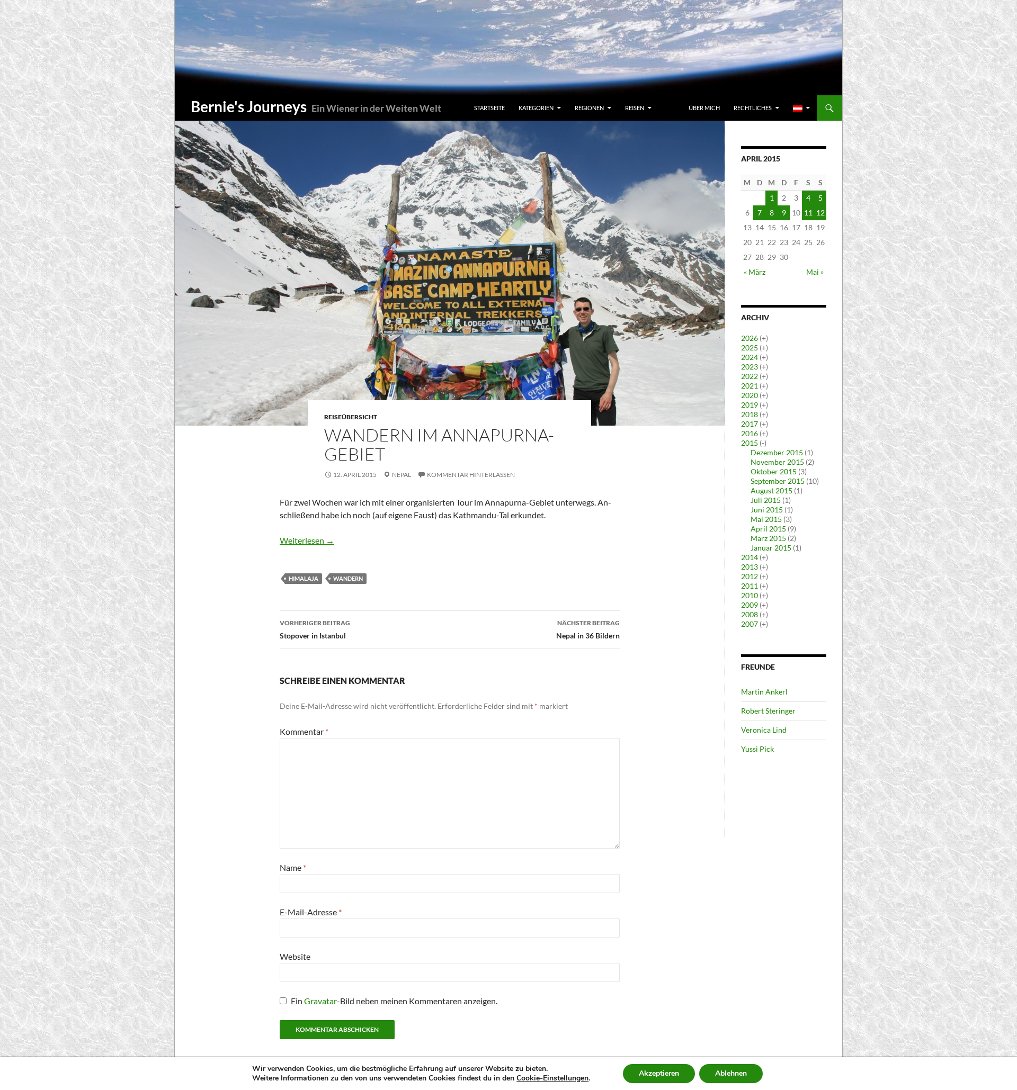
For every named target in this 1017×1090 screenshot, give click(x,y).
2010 (749, 595)
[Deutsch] (801, 108)
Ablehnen (731, 1073)
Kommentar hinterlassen (471, 475)
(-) (763, 442)
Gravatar (320, 1001)
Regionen (589, 107)
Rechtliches (753, 107)
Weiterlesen (307, 540)
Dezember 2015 (777, 452)
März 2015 (768, 538)
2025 (749, 347)
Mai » (815, 271)
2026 (749, 338)
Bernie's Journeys (249, 106)
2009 (749, 604)
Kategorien (536, 107)
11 (808, 212)
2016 (749, 433)
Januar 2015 (771, 547)
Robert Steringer (768, 710)
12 (820, 212)
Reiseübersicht (350, 417)
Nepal (401, 475)
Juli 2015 (766, 500)
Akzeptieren (659, 1073)
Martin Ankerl (764, 691)
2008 (749, 614)
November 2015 (777, 461)
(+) (764, 338)
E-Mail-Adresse (311, 912)
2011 (749, 585)
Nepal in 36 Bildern (588, 629)
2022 (749, 376)
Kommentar (304, 731)
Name (293, 867)
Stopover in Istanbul (315, 629)
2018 (749, 414)
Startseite (489, 107)
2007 (749, 623)
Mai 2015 (766, 519)
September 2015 (778, 480)
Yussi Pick (757, 748)
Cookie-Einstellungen (552, 1078)
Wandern (348, 578)
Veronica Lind (764, 729)
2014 (749, 557)
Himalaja (303, 578)
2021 (749, 385)
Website (295, 956)
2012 (749, 576)
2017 (749, 423)
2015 (749, 442)
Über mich (704, 107)
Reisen (634, 107)
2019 (749, 404)
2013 (749, 566)
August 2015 (771, 490)
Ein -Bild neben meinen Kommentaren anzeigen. (394, 1001)
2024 (749, 357)
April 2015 (768, 528)
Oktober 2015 (774, 471)
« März (754, 271)
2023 (749, 366)
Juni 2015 (767, 509)
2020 (749, 395)
